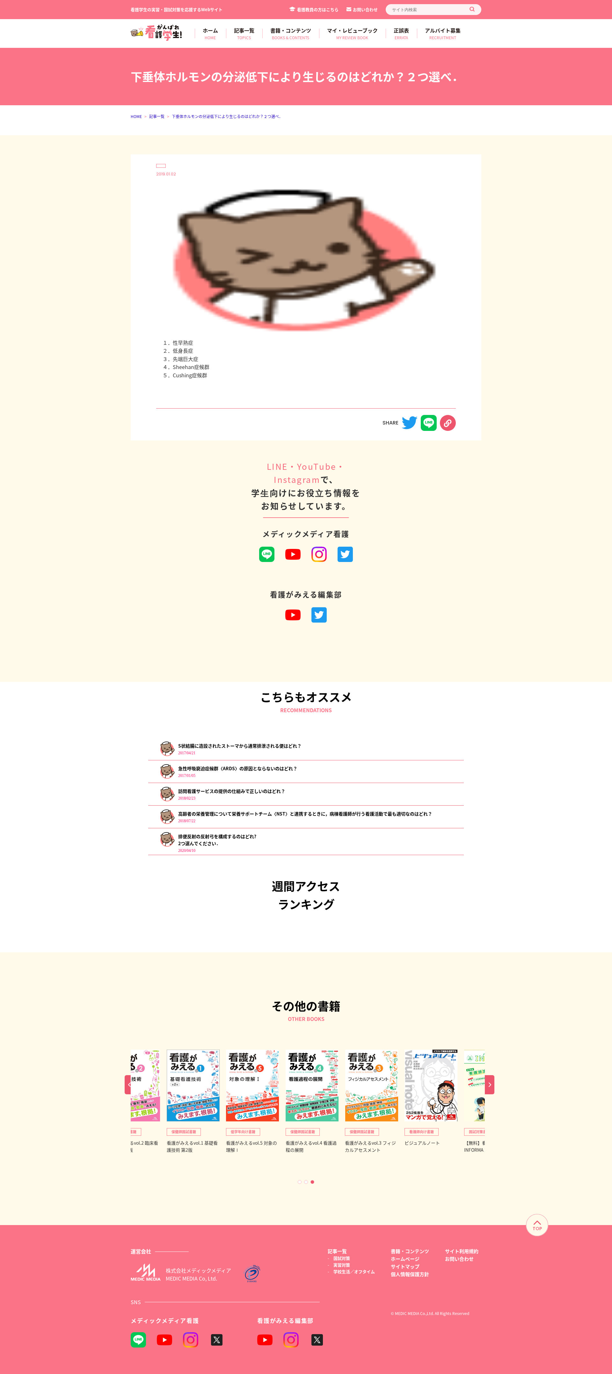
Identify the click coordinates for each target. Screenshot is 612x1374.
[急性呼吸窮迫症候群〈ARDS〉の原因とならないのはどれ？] (167, 777)
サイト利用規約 (461, 1251)
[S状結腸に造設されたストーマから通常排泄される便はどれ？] (167, 755)
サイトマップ (405, 1266)
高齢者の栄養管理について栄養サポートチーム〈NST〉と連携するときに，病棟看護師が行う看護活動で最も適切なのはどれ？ (305, 813)
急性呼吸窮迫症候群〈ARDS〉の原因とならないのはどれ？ (237, 768)
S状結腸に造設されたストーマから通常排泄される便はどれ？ (240, 745)
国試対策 (341, 1258)
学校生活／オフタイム (354, 1271)
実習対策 (341, 1265)
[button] (300, 1182)
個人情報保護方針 (410, 1274)
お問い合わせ (365, 9)
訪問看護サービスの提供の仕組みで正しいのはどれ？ (231, 791)
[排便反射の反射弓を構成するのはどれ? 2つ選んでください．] (167, 845)
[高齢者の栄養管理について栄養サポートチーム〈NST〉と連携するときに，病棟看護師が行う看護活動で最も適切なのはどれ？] (167, 823)
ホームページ (405, 1258)
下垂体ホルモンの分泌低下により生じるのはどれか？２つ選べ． (227, 116)
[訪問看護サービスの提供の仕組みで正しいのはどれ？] (167, 800)
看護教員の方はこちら (318, 9)
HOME (136, 116)
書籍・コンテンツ (410, 1251)
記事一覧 (156, 116)
